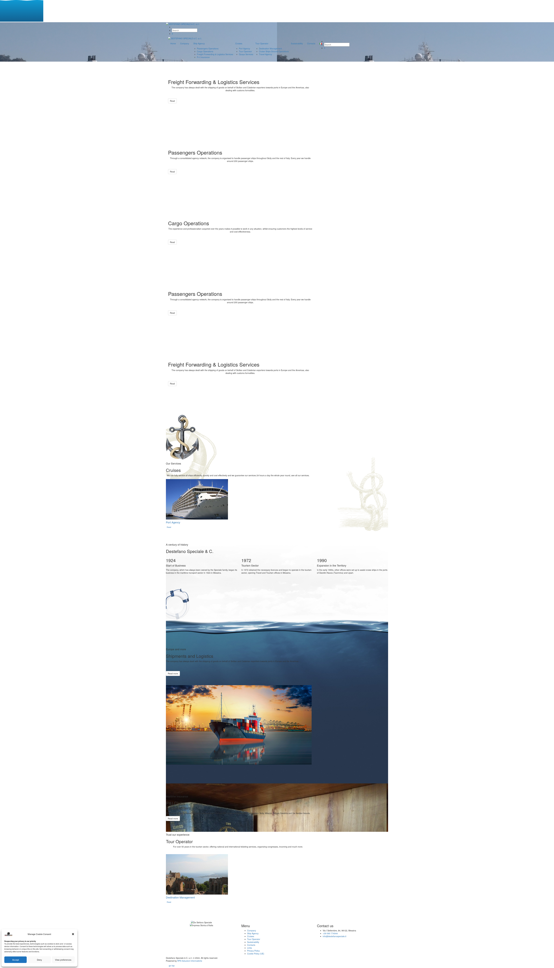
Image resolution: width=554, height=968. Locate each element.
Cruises (250, 936)
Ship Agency (253, 933)
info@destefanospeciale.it (334, 936)
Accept (15, 959)
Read (172, 100)
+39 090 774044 (330, 933)
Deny (39, 959)
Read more (173, 673)
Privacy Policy (253, 950)
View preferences (63, 959)
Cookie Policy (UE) (255, 953)
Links (249, 947)
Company (251, 930)
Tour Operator (253, 939)
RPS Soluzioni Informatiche (189, 960)
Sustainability (253, 942)
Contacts (251, 944)
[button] (73, 934)
